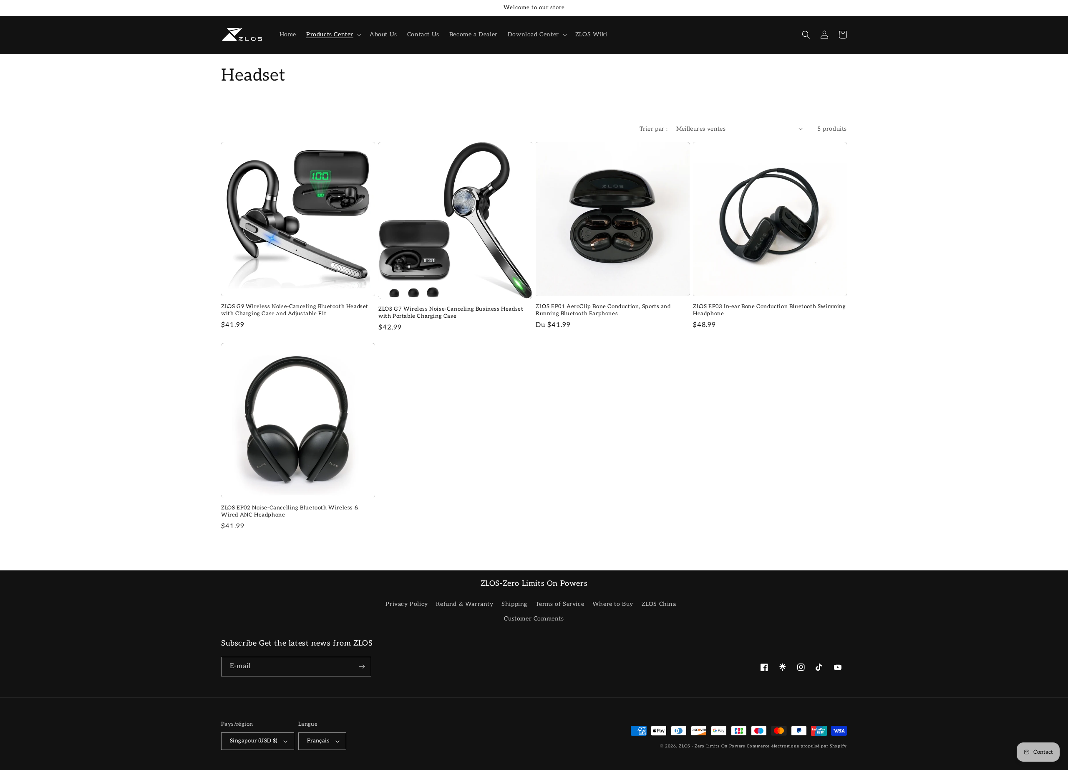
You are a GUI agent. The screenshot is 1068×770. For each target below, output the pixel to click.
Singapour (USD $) (253, 740)
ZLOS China (659, 604)
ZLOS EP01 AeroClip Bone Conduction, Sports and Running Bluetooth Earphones (603, 310)
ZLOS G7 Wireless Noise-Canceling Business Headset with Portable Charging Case (450, 312)
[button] (333, 34)
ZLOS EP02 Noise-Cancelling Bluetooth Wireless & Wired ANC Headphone (289, 511)
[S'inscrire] (362, 666)
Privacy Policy (406, 604)
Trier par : (654, 128)
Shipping (514, 604)
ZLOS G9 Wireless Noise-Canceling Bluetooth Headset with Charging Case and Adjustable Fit (294, 310)
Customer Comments (534, 618)
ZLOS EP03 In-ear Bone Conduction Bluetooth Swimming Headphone (769, 310)
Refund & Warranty (464, 604)
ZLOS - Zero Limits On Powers (712, 746)
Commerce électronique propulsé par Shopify (797, 746)
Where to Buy (612, 604)
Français (318, 740)
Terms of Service (560, 604)
